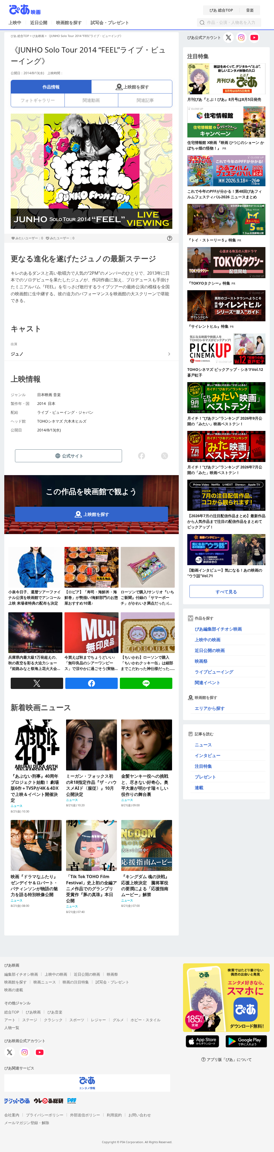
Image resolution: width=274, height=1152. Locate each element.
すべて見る (226, 592)
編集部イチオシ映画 (21, 974)
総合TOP (11, 1012)
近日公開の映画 (210, 650)
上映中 (15, 22)
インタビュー (207, 755)
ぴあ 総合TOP (221, 10)
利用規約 (114, 1114)
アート (10, 1019)
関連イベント (207, 682)
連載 (199, 788)
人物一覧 (11, 1027)
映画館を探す (69, 22)
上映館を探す (136, 87)
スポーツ (76, 1019)
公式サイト (72, 456)
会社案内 (11, 1114)
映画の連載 (13, 989)
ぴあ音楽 (54, 1012)
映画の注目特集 (76, 982)
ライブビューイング (214, 672)
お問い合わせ (139, 1114)
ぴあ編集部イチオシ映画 (218, 629)
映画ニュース (44, 982)
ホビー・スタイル (146, 1019)
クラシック (53, 1019)
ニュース (203, 745)
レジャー (98, 1019)
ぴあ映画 (38, 36)
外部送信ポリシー (85, 1114)
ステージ (29, 1019)
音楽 (250, 10)
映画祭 (201, 661)
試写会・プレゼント (110, 22)
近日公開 (38, 22)
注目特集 (203, 766)
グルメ (118, 1019)
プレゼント (205, 777)
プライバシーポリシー (44, 1114)
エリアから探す (210, 708)
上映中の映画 (207, 640)
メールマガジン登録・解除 (26, 1122)
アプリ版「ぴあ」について (229, 1059)
